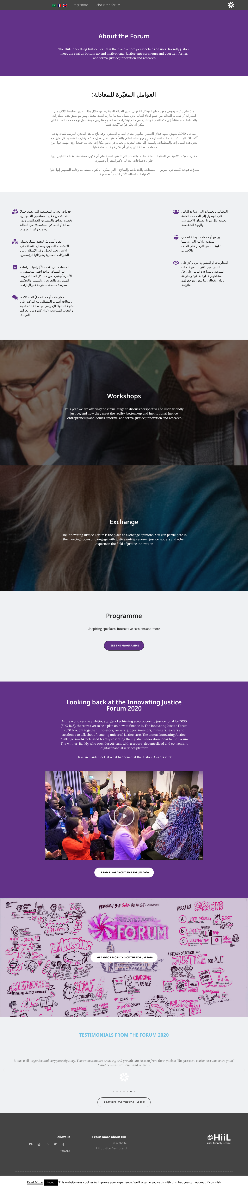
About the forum (108, 5)
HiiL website (119, 1143)
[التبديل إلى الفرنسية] (59, 4)
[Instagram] (39, 1144)
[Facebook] (63, 1144)
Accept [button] (51, 1182)
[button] (124, 815)
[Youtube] (31, 1144)
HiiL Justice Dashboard (111, 1148)
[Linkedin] (47, 1144)
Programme (80, 5)
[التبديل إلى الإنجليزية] (65, 4)
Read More (35, 1182)
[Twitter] (55, 1144)
